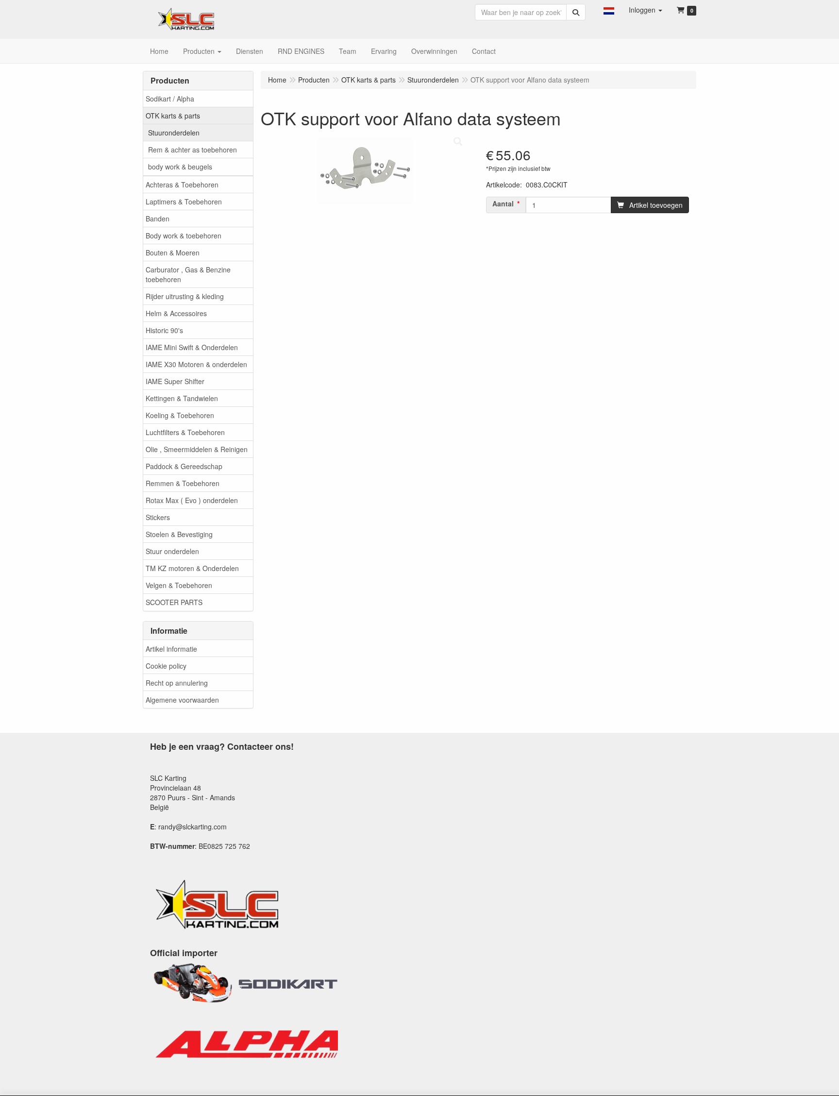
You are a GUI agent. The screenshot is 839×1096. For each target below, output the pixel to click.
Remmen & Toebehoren (182, 483)
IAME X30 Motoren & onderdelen (196, 364)
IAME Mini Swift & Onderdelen (192, 347)
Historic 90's (164, 330)
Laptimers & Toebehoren (184, 201)
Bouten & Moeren (173, 252)
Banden (157, 218)
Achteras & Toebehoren (182, 184)
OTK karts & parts (173, 115)
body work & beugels (180, 166)
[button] (608, 9)
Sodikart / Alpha (170, 98)
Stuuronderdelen (174, 132)
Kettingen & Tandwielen (182, 398)
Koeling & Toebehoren (180, 415)
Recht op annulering (177, 683)
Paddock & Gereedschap (184, 466)
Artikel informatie (171, 649)
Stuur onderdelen (172, 551)
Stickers (158, 517)
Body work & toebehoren (183, 235)
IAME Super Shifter (175, 381)
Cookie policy (166, 666)
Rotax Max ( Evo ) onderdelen (192, 500)
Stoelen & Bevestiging (179, 534)
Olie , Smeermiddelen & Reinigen (197, 449)
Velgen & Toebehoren (179, 585)
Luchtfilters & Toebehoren (185, 432)
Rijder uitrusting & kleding (185, 296)
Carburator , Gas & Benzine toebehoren (188, 274)
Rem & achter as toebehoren (192, 149)
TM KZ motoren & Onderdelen (192, 568)
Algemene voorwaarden (182, 700)
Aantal (503, 203)
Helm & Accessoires (176, 313)
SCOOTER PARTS (174, 602)
